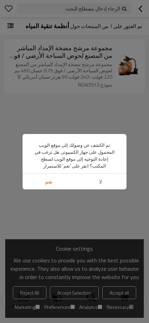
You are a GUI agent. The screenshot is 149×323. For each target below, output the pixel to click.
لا (100, 182)
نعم (48, 182)
